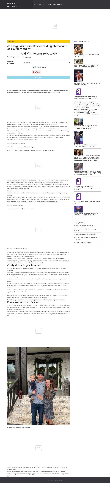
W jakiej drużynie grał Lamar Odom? (85, 234)
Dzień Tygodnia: (13, 57)
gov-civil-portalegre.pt (55, 480)
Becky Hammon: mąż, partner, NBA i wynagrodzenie (86, 55)
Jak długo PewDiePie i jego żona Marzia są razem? (87, 202)
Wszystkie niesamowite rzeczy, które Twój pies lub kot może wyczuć (86, 66)
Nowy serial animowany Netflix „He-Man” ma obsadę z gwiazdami (86, 214)
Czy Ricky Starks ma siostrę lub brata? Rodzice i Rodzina (87, 84)
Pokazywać (38, 77)
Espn (39, 4)
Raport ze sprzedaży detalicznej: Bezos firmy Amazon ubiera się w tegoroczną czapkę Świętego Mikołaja (87, 172)
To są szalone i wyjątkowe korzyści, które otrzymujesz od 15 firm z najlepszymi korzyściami (86, 127)
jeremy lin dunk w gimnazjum (83, 226)
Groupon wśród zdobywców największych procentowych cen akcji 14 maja (87, 187)
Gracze (59, 4)
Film (38, 67)
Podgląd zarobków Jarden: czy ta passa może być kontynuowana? (85, 97)
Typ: (33, 67)
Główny (34, 4)
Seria (44, 67)
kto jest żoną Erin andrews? (83, 243)
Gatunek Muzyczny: (11, 62)
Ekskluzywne (52, 4)
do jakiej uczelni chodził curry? (17, 249)
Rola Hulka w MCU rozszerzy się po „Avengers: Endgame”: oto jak (86, 145)
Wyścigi (44, 4)
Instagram (32, 147)
